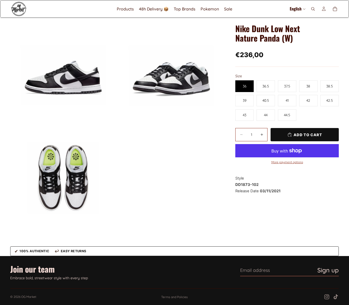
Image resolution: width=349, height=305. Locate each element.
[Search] (313, 9)
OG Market (28, 297)
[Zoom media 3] (63, 178)
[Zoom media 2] (170, 71)
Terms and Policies (174, 297)
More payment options (287, 162)
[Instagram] (327, 297)
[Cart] (335, 9)
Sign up (328, 270)
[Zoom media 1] (63, 71)
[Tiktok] (336, 297)
